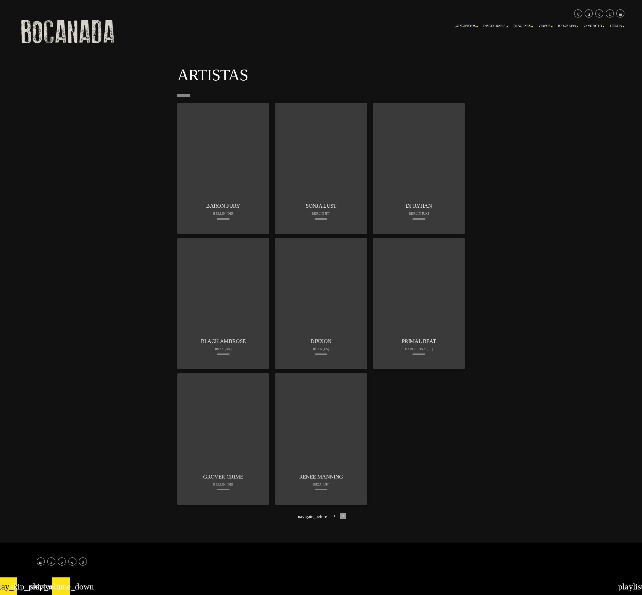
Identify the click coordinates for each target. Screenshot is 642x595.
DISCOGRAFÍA (494, 26)
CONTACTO (593, 26)
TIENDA (616, 26)
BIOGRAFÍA (567, 26)
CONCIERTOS (465, 26)
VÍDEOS (544, 26)
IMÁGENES (522, 26)
